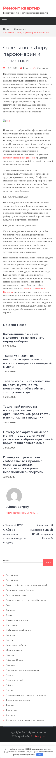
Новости (10, 655)
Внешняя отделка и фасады (20, 590)
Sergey (27, 68)
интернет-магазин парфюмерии (19, 157)
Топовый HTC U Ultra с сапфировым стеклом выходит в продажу (14, 534)
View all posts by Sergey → (22, 512)
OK (39, 754)
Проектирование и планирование (22, 670)
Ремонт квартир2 (14, 680)
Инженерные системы (17, 620)
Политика (11, 665)
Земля (9, 615)
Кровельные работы (16, 645)
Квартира (10, 635)
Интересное (43, 68)
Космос (9, 640)
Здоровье (10, 610)
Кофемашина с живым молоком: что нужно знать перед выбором (23, 337)
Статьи (9, 690)
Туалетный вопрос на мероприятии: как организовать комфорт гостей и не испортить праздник (27, 412)
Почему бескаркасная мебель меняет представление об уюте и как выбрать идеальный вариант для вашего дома (28, 437)
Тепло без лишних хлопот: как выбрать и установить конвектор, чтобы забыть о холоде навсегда (27, 386)
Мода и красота (14, 650)
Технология (11, 710)
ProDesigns (37, 736)
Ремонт (9, 675)
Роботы (9, 685)
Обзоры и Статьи (14, 660)
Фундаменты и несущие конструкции (25, 720)
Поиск (6, 560)
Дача (8, 605)
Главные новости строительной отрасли (26, 600)
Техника (10, 705)
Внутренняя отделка (16, 595)
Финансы (10, 715)
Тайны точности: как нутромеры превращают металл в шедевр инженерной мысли (27, 361)
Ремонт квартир (21, 8)
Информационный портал (19, 630)
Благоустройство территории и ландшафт (27, 585)
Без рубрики (12, 575)
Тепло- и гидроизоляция (18, 700)
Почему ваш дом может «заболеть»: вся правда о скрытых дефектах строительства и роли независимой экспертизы (23, 465)
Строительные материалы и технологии (26, 695)
